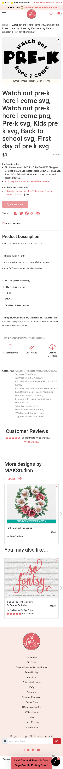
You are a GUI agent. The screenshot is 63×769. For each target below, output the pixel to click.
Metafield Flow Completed (28, 395)
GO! (57, 741)
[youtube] (38, 750)
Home (5, 24)
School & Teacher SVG (26, 405)
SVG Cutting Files (24, 412)
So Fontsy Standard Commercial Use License (27, 181)
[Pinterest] (33, 750)
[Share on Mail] (38, 213)
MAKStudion (46, 391)
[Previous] (8, 60)
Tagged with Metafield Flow (29, 416)
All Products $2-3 (24, 377)
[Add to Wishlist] (57, 485)
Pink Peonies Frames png (19, 528)
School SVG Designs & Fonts (29, 409)
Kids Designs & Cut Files (27, 391)
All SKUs (38, 377)
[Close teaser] (53, 756)
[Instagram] (28, 750)
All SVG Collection (24, 388)
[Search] (47, 13)
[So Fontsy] (31, 14)
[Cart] (58, 13)
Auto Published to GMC (47, 388)
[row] (31, 514)
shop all (10, 478)
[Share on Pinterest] (27, 213)
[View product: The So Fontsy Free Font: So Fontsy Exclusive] (31, 578)
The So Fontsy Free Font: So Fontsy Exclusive (20, 603)
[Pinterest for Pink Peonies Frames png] (34, 518)
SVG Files (38, 412)
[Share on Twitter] (21, 213)
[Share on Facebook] (15, 213)
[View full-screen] (57, 40)
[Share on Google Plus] (32, 213)
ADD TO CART (47, 518)
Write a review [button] (31, 441)
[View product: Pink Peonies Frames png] (31, 504)
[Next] (55, 60)
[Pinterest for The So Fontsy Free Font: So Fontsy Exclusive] (34, 592)
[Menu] (9, 13)
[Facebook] (24, 750)
